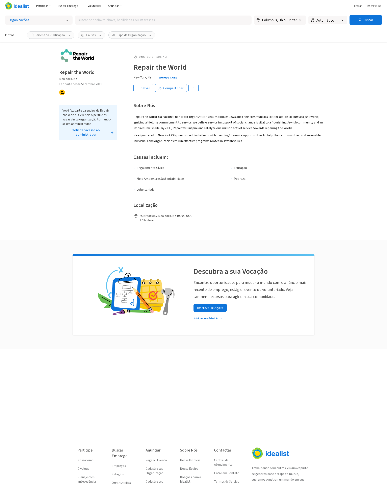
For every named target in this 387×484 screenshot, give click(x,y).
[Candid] (62, 92)
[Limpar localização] (300, 20)
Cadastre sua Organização (154, 470)
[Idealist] (17, 5)
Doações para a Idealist (190, 479)
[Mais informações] (280, 20)
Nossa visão (85, 460)
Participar (42, 6)
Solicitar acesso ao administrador (86, 132)
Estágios (118, 474)
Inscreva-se (374, 6)
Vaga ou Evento (156, 460)
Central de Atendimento (223, 462)
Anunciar (113, 6)
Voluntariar (94, 6)
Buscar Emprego (67, 6)
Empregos (119, 466)
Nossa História (190, 460)
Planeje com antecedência (86, 479)
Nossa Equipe (189, 468)
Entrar (358, 6)
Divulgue (83, 468)
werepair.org (168, 77)
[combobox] (163, 20)
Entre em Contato (226, 473)
